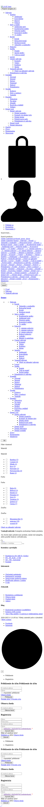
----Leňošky (12, 253)
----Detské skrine (16, 275)
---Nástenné (26, 265)
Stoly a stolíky (19, 314)
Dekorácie (18, 400)
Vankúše (17, 396)
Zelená (13, 502)
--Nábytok (23, 241)
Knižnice (22, 346)
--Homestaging (33, 279)
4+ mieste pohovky (26, 332)
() (10, 229)
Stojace (17, 382)
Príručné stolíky (24, 320)
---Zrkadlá (37, 269)
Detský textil (18, 426)
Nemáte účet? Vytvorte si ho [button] (11, 699)
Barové (21, 356)
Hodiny (17, 406)
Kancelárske (23, 354)
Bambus (14, 460)
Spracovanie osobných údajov (16, 578)
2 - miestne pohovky (26, 328)
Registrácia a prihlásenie (14, 595)
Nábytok (13, 302)
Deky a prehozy (20, 394)
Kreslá (16, 304)
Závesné (17, 378)
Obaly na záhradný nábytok (29, 362)
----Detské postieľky (20, 273)
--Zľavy (24, 279)
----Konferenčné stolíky (33, 245)
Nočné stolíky (24, 372)
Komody (22, 342)
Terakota (14, 499)
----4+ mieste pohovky (25, 251)
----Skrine (36, 255)
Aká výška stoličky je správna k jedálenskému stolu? (24, 614)
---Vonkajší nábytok (14, 259)
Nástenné (17, 384)
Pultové (21, 358)
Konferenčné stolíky (26, 316)
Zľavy (12, 433)
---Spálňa (17, 261)
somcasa (14, 521)
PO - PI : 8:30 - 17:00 (13, 558)
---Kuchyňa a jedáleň (14, 271)
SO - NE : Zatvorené (12, 560)
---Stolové (34, 265)
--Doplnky (11, 269)
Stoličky (17, 350)
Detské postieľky (25, 416)
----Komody (11, 255)
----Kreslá (35, 243)
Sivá (13, 497)
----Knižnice (28, 255)
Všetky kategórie (7, 241)
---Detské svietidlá (14, 279)
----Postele (24, 261)
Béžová (14, 490)
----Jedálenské (12, 257)
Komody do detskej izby (27, 418)
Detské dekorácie (20, 428)
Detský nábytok (20, 414)
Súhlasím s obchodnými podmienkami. (17, 729)
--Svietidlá (35, 263)
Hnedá (13, 493)
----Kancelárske (23, 257)
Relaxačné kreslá (25, 308)
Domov (16, 241)
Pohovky (17, 326)
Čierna (13, 504)
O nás (7, 582)
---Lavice (10, 261)
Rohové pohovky (25, 334)
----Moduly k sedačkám (25, 253)
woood (13, 523)
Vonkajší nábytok (20, 360)
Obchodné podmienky (13, 574)
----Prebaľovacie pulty (30, 275)
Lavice (16, 364)
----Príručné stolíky (20, 247)
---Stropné (11, 265)
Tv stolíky (22, 324)
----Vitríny (19, 255)
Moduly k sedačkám (26, 338)
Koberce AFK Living (13, 612)
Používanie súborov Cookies (15, 580)
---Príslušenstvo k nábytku (21, 263)
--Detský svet (34, 271)
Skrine (21, 348)
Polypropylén (16, 471)
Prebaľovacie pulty (25, 422)
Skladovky (14, 437)
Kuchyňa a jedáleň (21, 408)
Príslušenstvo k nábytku (22, 374)
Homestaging (14, 435)
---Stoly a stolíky (18, 245)
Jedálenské (23, 352)
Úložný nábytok (20, 340)
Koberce (17, 392)
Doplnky (13, 398)
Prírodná (14, 495)
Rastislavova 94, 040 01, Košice (16, 556)
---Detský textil (23, 277)
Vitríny (21, 344)
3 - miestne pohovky (26, 330)
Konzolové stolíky (25, 322)
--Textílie (14, 267)
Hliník (13, 464)
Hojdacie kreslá (24, 312)
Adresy (8, 601)
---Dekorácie (19, 269)
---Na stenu (29, 269)
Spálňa (16, 366)
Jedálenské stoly (24, 318)
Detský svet (14, 412)
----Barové (33, 257)
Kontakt (8, 562)
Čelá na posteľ (24, 370)
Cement (14, 462)
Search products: (7, 237)
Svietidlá (13, 376)
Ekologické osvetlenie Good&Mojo (18, 610)
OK (4, 440)
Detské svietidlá (20, 430)
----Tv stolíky (11, 249)
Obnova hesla (10, 597)
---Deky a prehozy (32, 267)
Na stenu (17, 402)
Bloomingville (16, 519)
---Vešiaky (26, 271)
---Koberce (21, 267)
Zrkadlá (17, 404)
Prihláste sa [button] (5, 735)
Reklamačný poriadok (13, 576)
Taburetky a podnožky (27, 306)
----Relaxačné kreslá (24, 243)
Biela (13, 488)
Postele (21, 368)
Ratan (13, 473)
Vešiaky (17, 410)
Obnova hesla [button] (6, 695)
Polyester (14, 469)
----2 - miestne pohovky (33, 249)
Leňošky (22, 336)
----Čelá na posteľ (35, 261)
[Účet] (22, 221)
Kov (13, 466)
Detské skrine (24, 420)
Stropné (17, 380)
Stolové (17, 386)
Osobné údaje (10, 599)
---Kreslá (30, 241)
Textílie (12, 390)
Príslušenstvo (19, 388)
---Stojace (18, 265)
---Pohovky (20, 249)
